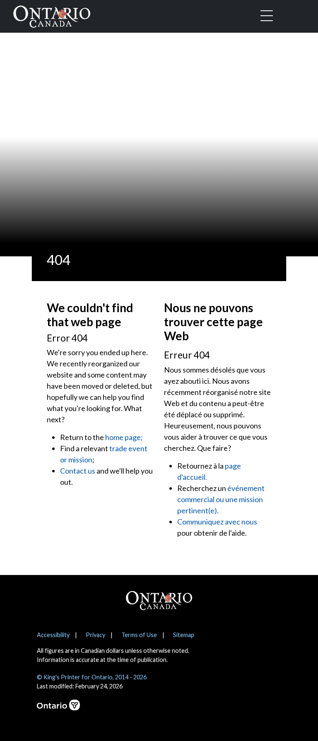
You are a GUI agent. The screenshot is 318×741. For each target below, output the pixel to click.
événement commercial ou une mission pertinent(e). (221, 499)
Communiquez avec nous (217, 521)
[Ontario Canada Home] (52, 15)
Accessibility (53, 634)
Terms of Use (139, 634)
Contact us (77, 470)
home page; (124, 437)
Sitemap (183, 634)
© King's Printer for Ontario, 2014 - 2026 (92, 677)
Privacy (95, 634)
